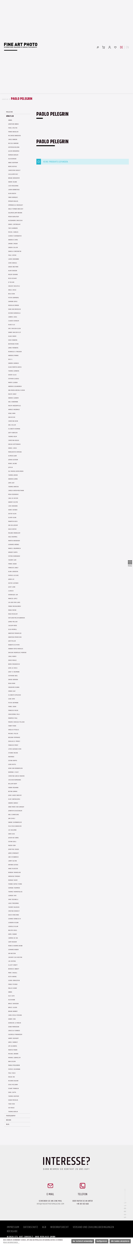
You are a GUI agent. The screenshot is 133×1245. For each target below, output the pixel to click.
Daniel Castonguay (14, 224)
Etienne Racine (13, 753)
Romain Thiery (13, 880)
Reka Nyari (11, 683)
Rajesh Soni (12, 845)
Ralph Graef (12, 394)
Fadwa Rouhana (13, 787)
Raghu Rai (11, 1077)
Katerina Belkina (13, 147)
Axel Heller (12, 425)
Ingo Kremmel (12, 537)
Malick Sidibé (12, 988)
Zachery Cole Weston (15, 957)
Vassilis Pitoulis (13, 729)
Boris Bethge (12, 166)
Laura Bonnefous (14, 189)
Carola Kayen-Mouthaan (16, 490)
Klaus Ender (12, 336)
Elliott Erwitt (13, 965)
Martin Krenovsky (14, 540)
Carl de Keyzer (13, 498)
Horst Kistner (12, 510)
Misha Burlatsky (13, 216)
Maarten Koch (12, 521)
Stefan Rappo (12, 760)
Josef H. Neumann (14, 672)
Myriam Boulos (13, 201)
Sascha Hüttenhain (14, 444)
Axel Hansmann (13, 402)
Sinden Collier (13, 247)
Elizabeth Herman (14, 429)
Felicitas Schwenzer (15, 826)
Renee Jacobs (12, 463)
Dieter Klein (12, 513)
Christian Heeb (13, 421)
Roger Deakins (13, 274)
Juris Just (11, 483)
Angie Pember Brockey (15, 209)
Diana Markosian (13, 1027)
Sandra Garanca (13, 363)
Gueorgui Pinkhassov (15, 1034)
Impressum (13, 1227)
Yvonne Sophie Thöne (15, 884)
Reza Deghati (12, 278)
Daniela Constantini (14, 251)
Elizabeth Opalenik (14, 695)
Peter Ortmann (13, 702)
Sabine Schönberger (15, 822)
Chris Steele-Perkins (15, 1015)
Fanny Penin (12, 726)
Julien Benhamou (13, 151)
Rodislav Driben (13, 305)
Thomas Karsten (13, 486)
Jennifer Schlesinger (15, 810)
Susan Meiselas (13, 1100)
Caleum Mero (12, 625)
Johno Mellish (12, 621)
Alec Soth (11, 996)
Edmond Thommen (14, 888)
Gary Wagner (12, 942)
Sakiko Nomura (13, 679)
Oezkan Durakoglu (14, 313)
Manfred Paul (12, 718)
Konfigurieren (102, 1241)
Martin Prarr (12, 1050)
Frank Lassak (12, 564)
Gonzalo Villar (13, 926)
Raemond (11, 756)
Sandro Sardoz (13, 803)
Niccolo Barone (13, 143)
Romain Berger (13, 155)
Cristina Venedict (14, 911)
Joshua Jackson (13, 459)
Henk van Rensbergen (15, 768)
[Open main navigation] (130, 562)
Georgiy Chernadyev (15, 236)
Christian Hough (13, 440)
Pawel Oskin (12, 706)
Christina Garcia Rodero (16, 776)
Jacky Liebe (11, 587)
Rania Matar (12, 610)
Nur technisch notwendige (83, 1241)
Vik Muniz (11, 1108)
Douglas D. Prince (14, 741)
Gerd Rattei (12, 764)
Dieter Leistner (13, 583)
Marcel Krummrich (14, 548)
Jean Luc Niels (12, 668)
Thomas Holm (12, 436)
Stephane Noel (13, 675)
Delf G (10, 359)
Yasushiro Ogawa (13, 687)
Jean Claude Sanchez (15, 795)
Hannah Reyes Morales (15, 648)
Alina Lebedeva (13, 571)
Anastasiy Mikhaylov (14, 633)
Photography (10, 1116)
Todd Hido (11, 1104)
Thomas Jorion (13, 475)
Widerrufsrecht (60, 1227)
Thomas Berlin (13, 1111)
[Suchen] (97, 47)
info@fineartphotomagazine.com (50, 1204)
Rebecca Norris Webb (15, 945)
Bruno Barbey (13, 1011)
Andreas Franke (13, 355)
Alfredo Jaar (12, 456)
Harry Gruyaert (13, 1038)
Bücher (8, 1120)
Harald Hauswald (14, 409)
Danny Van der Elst (14, 332)
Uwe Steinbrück (13, 857)
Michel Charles (13, 232)
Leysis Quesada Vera (14, 749)
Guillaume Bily (13, 174)
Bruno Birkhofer (14, 178)
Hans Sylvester (13, 868)
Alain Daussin (12, 270)
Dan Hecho (11, 417)
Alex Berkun (12, 159)
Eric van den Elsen (14, 328)
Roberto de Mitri (14, 645)
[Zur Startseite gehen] (20, 47)
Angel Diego (12, 290)
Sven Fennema (12, 340)
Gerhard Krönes (13, 544)
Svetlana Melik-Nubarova (16, 618)
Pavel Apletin (12, 128)
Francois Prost (13, 745)
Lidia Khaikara (13, 506)
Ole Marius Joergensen (15, 471)
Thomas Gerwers (13, 371)
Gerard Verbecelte (14, 918)
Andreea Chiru (13, 240)
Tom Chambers (13, 228)
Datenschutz (31, 1227)
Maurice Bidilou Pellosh (16, 722)
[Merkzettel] (115, 47)
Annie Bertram (13, 162)
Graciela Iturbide (14, 1030)
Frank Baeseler (13, 132)
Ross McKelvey (13, 614)
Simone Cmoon (13, 243)
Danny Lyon (12, 1019)
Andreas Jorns (13, 479)
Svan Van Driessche (14, 309)
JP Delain (11, 282)
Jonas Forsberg (13, 348)
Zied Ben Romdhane (14, 780)
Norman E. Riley (13, 772)
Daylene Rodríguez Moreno (17, 652)
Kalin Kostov (12, 529)
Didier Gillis (12, 375)
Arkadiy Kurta (12, 552)
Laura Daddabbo (13, 259)
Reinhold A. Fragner (15, 351)
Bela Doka (11, 294)
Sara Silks (11, 834)
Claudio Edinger (13, 321)
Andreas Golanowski (15, 386)
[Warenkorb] (103, 47)
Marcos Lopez (12, 598)
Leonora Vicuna (13, 922)
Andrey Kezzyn (13, 502)
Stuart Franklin (13, 1088)
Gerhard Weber (13, 949)
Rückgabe (12, 1231)
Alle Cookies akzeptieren (120, 1241)
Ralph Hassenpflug (14, 405)
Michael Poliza (13, 733)
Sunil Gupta (12, 1092)
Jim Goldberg (12, 1046)
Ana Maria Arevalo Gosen (16, 390)
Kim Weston (12, 953)
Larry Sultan (12, 861)
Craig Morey (12, 656)
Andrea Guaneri (13, 398)
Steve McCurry (13, 1084)
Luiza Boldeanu (13, 186)
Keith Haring (12, 976)
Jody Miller (12, 641)
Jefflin (10, 467)
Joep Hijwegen (12, 432)
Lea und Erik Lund (14, 602)
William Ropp (12, 783)
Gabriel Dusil (12, 317)
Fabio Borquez (13, 197)
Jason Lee (11, 579)
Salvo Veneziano (13, 915)
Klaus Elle (11, 324)
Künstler (10, 116)
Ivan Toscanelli (13, 899)
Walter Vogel (12, 930)
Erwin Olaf (11, 691)
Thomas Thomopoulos (15, 891)
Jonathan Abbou (13, 124)
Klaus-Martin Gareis (15, 367)
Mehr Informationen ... (11, 1242)
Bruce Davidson (13, 1003)
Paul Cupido (12, 255)
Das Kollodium (13, 525)
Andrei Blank (12, 182)
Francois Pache (13, 710)
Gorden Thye (12, 895)
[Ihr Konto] (109, 47)
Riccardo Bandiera (14, 135)
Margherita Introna (15, 452)
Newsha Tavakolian (14, 872)
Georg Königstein (14, 980)
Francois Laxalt (13, 567)
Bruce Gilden (12, 1007)
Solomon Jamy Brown (15, 213)
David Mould (12, 660)
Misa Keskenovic (13, 494)
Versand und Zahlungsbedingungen (93, 1227)
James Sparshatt (13, 853)
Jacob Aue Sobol (13, 837)
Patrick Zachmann (14, 1069)
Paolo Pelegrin (14, 1065)
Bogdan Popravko (14, 737)
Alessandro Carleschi (15, 220)
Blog (7, 1124)
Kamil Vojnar (12, 934)
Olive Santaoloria (14, 799)
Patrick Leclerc (13, 575)
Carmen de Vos (13, 938)
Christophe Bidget (14, 170)
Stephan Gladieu (13, 378)
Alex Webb (11, 1000)
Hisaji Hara (11, 413)
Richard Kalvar (13, 1081)
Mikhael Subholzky (14, 1057)
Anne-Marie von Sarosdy (16, 807)
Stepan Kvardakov (14, 556)
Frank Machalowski (14, 606)
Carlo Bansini (12, 139)
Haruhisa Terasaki (14, 876)
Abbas (10, 120)
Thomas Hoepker (13, 1096)
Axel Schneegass (13, 814)
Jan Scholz (11, 818)
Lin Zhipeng (12, 961)
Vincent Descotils (14, 286)
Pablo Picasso (12, 984)
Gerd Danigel (12, 263)
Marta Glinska (13, 382)
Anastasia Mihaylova (15, 637)
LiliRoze (11, 591)
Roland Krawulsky (14, 533)
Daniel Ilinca (12, 448)
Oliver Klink (12, 517)
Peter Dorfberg (13, 297)
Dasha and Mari (13, 267)
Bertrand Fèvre (13, 344)
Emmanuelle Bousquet (15, 205)
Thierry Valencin (13, 907)
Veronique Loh (13, 594)
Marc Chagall (12, 973)
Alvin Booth (12, 193)
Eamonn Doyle (12, 301)
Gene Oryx (11, 699)
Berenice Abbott (13, 969)
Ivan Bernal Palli (14, 714)
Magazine (9, 112)
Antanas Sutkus (13, 864)
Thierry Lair (12, 560)
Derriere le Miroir (14, 1023)
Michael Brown (13, 1054)
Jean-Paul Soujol (13, 849)
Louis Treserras (13, 903)
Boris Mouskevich (14, 664)
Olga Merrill (12, 629)
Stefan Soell (12, 841)
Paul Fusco (11, 1073)
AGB (44, 1227)
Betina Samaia (12, 791)
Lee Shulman (12, 830)
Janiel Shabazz (13, 1042)
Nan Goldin (12, 1061)
